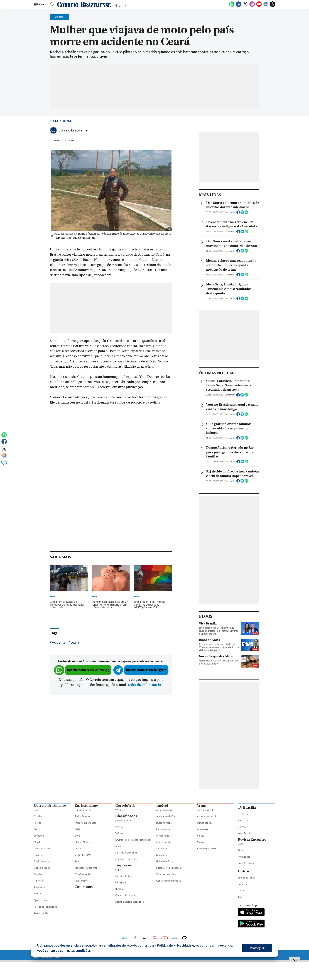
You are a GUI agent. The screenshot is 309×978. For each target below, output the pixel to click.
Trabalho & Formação (85, 822)
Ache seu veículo (205, 809)
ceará (75, 642)
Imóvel (162, 805)
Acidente (58, 642)
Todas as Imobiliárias (167, 874)
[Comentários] (4, 464)
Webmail (119, 809)
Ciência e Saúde (42, 867)
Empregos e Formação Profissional (133, 839)
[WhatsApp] (231, 6)
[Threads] (272, 6)
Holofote (38, 880)
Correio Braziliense (50, 805)
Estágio (78, 829)
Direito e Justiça (42, 861)
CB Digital (120, 882)
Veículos (119, 833)
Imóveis (119, 826)
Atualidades (244, 856)
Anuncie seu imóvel (166, 816)
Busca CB (120, 888)
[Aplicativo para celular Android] (251, 924)
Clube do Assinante (125, 895)
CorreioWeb (125, 805)
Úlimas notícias (164, 835)
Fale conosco (81, 880)
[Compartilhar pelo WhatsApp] (246, 213)
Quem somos (40, 900)
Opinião (38, 874)
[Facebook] (238, 6)
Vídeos (200, 835)
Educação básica (83, 809)
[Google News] (265, 6)
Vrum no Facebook (206, 848)
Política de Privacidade (45, 906)
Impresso (123, 865)
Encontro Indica (246, 863)
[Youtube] (259, 6)
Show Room (162, 848)
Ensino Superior (82, 816)
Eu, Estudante (86, 805)
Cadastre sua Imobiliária (168, 880)
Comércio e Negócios (126, 859)
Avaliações (202, 829)
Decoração (161, 854)
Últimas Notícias (83, 842)
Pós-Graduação (82, 874)
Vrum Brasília (244, 833)
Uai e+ (241, 890)
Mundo (37, 842)
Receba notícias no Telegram (146, 670)
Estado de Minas (246, 877)
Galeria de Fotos (164, 861)
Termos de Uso (41, 913)
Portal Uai (243, 884)
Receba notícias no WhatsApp (88, 670)
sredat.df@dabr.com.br (144, 685)
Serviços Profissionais (126, 852)
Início (54, 120)
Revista (242, 850)
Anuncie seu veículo (207, 816)
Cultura (78, 848)
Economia (39, 835)
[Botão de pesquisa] (51, 4)
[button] (93, 951)
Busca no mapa (164, 822)
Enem (77, 835)
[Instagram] (252, 6)
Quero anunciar (123, 820)
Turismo (38, 893)
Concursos (84, 887)
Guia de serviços (164, 842)
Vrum (201, 805)
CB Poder (242, 826)
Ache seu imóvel (164, 809)
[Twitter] (245, 6)
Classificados (126, 816)
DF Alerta (243, 814)
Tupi (240, 896)
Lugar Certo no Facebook (169, 867)
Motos (200, 842)
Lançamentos (163, 829)
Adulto (118, 846)
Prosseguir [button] (257, 948)
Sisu (77, 861)
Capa (36, 809)
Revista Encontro (252, 839)
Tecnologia (39, 887)
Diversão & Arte (42, 848)
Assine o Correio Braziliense (129, 901)
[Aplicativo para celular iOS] (251, 912)
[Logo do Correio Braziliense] (84, 4)
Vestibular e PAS (83, 854)
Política (37, 822)
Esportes (38, 854)
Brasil (67, 120)
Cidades (38, 816)
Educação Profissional (86, 867)
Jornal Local (244, 820)
